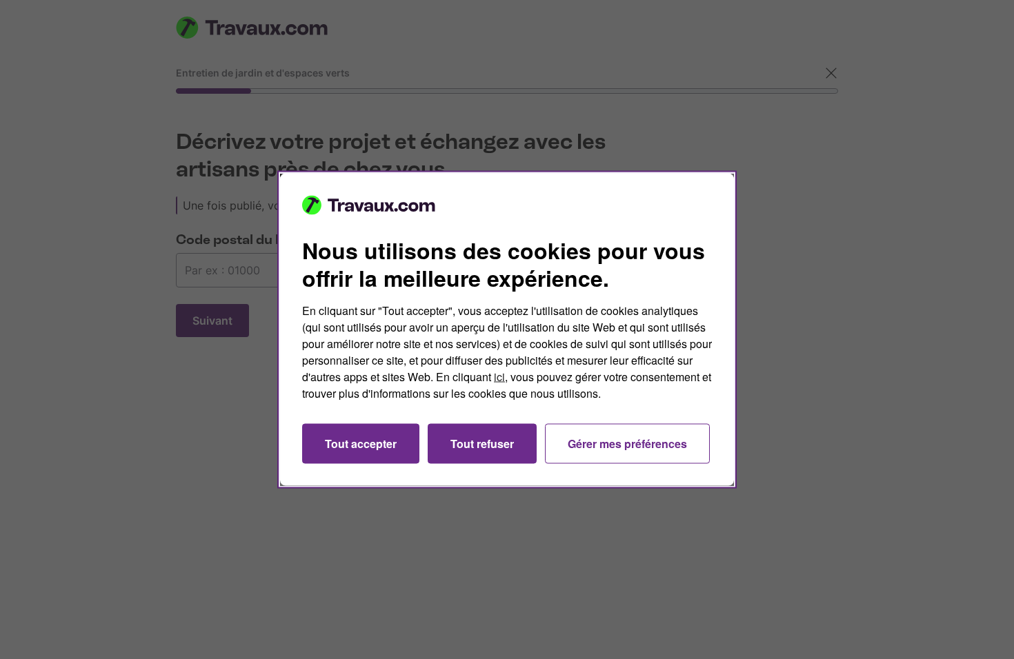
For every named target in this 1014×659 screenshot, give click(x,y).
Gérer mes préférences (627, 444)
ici (499, 377)
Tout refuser (482, 444)
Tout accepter (361, 444)
